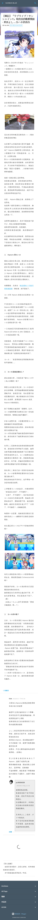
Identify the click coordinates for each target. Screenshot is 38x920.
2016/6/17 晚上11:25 (23, 785)
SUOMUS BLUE (11, 3)
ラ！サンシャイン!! (16, 25)
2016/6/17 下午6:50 (19, 698)
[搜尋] (35, 3)
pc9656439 (20, 782)
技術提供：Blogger (20, 914)
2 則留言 (6, 690)
